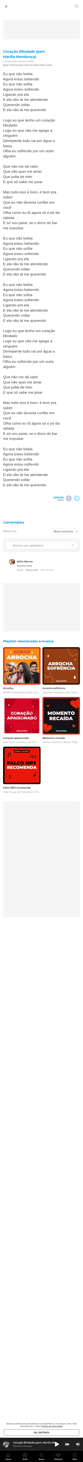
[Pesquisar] (77, 6)
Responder (32, 570)
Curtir (20, 570)
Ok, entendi (41, 1432)
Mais (75, 1459)
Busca (41, 1459)
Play (57, 1444)
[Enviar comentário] (73, 545)
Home (8, 1459)
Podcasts (58, 1459)
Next (67, 1444)
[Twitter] (77, 498)
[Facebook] (69, 498)
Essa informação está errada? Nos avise (27, 65)
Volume (78, 1444)
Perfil (25, 1459)
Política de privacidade (52, 1426)
